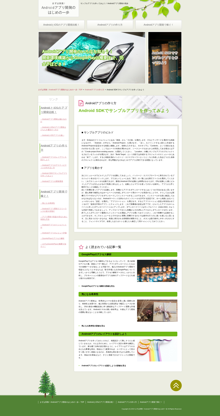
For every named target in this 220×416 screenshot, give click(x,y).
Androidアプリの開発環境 (52, 181)
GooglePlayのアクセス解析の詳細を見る (98, 286)
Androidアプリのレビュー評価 (54, 233)
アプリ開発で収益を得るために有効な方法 (53, 218)
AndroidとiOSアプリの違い (53, 135)
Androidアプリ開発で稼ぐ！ (159, 24)
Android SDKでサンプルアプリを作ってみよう (53, 174)
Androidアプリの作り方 (110, 24)
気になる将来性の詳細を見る (93, 326)
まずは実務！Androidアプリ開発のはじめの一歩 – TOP (62, 402)
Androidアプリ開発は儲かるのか (53, 120)
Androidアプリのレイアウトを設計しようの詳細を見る (104, 366)
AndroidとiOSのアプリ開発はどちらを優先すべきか (53, 128)
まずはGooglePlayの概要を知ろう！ (53, 245)
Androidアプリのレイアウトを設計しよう (53, 158)
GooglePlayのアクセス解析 (53, 238)
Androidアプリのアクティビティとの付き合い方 (53, 166)
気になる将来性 (48, 203)
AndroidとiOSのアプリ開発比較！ (61, 24)
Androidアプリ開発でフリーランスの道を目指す (53, 210)
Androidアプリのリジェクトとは (53, 226)
